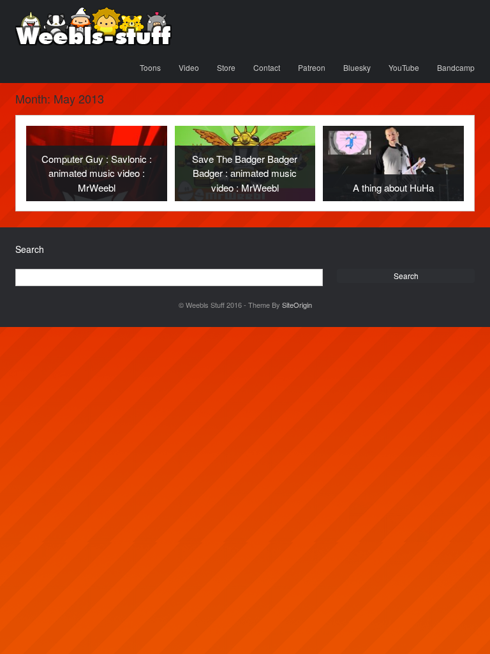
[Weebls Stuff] (93, 26)
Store (226, 67)
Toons (150, 67)
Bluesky (357, 67)
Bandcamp (456, 67)
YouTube (404, 67)
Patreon (311, 67)
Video (189, 67)
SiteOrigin (297, 305)
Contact (266, 67)
